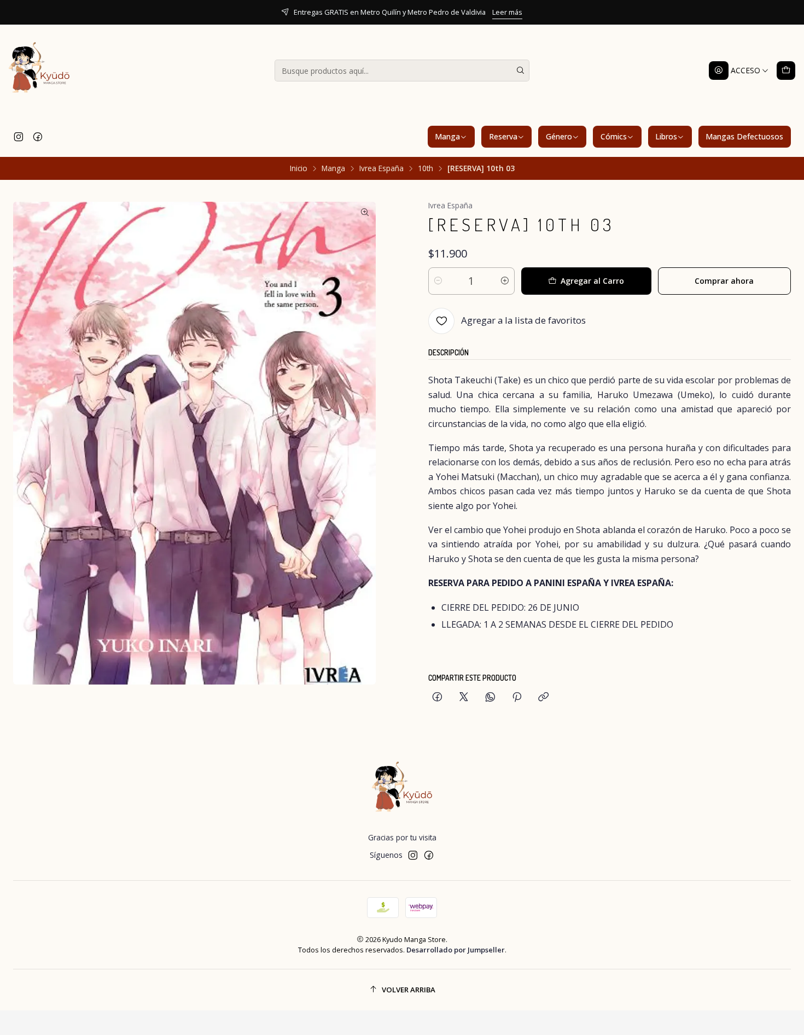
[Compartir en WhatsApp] (490, 697)
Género (559, 136)
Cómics (614, 136)
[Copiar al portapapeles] (543, 697)
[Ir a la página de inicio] (39, 70)
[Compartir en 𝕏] (464, 697)
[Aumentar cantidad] (505, 281)
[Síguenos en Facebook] (37, 136)
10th (425, 168)
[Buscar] (520, 70)
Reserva (503, 136)
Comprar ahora (724, 281)
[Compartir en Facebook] (437, 697)
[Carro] (785, 70)
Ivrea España (381, 168)
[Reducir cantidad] (438, 281)
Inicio (298, 168)
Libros (666, 136)
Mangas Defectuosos (744, 136)
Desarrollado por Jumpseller (455, 950)
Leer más (507, 12)
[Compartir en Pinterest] (517, 697)
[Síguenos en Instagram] (18, 136)
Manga (447, 136)
